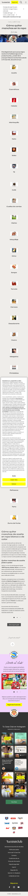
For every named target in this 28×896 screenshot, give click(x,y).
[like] (12, 644)
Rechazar (14, 484)
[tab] (14, 617)
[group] (14, 575)
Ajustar (14, 475)
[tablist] (14, 692)
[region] (14, 432)
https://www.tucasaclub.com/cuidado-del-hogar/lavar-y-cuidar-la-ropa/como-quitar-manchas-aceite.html (13, 610)
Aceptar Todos (14, 479)
